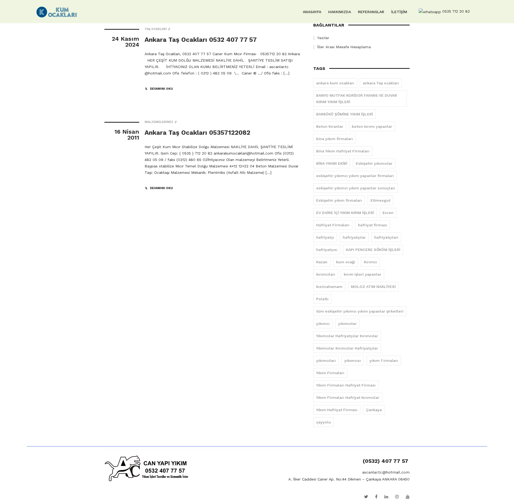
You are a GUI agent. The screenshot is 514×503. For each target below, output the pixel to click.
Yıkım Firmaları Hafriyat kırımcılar (347, 397)
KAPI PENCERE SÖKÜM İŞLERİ (373, 249)
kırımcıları (325, 274)
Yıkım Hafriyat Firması (336, 410)
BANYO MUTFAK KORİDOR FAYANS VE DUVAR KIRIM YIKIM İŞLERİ (356, 98)
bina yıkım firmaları (334, 139)
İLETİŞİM (399, 12)
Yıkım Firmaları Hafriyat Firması (346, 385)
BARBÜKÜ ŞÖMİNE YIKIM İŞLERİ (344, 114)
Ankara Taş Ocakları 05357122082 (197, 132)
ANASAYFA (312, 12)
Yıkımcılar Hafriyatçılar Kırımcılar (347, 336)
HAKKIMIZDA (339, 12)
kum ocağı (345, 262)
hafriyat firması (372, 225)
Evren (388, 213)
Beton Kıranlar (329, 126)
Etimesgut (380, 200)
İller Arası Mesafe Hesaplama (344, 47)
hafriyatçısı (326, 249)
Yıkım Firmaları (330, 373)
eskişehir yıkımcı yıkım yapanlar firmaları (355, 176)
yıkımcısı (352, 360)
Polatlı (322, 299)
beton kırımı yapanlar (372, 126)
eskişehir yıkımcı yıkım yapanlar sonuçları (355, 188)
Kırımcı (370, 262)
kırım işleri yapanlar (362, 274)
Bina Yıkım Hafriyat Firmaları (342, 151)
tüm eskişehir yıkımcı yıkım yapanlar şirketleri (359, 311)
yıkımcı (323, 323)
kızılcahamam (329, 286)
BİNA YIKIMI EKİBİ (331, 163)
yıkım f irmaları (383, 360)
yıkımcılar (347, 323)
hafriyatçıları (386, 237)
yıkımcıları (326, 360)
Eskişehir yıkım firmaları (339, 200)
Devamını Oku (161, 89)
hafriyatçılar (354, 237)
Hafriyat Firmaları (332, 225)
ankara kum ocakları (335, 83)
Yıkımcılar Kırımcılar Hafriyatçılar (347, 348)
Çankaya (374, 410)
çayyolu (323, 422)
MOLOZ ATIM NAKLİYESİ (373, 286)
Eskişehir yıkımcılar (374, 163)
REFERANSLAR (371, 12)
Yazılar (323, 38)
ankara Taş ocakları (381, 83)
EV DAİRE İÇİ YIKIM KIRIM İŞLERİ (345, 213)
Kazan (321, 262)
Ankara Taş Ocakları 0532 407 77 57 (201, 39)
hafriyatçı (325, 237)
